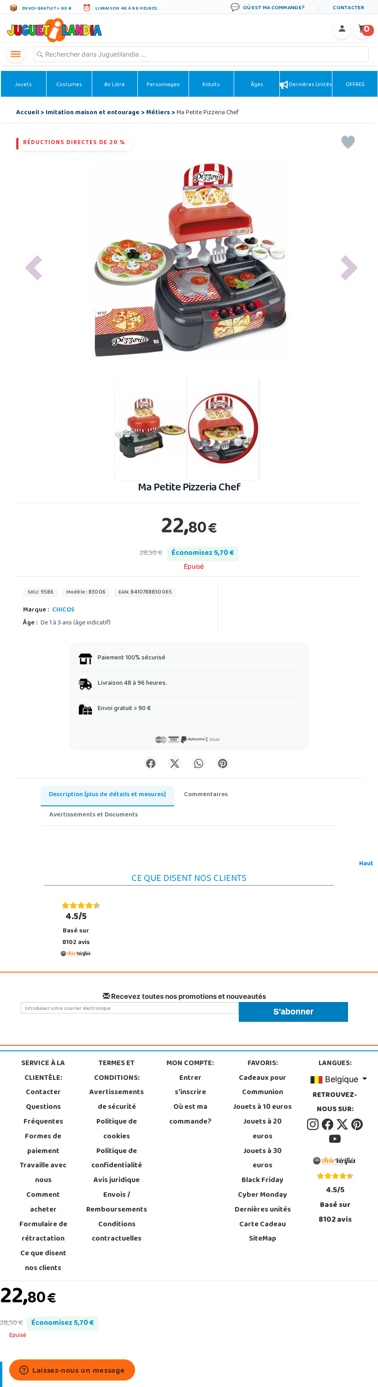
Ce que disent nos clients (43, 1261)
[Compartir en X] (175, 763)
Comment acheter (43, 1203)
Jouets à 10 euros (262, 1107)
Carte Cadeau (262, 1225)
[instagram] (313, 1124)
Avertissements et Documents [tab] (93, 815)
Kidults (211, 85)
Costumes (69, 85)
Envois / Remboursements (116, 1203)
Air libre (114, 85)
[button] (33, 267)
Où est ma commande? (190, 1115)
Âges (257, 85)
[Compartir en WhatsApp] (199, 763)
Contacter (43, 1092)
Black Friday (263, 1180)
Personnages (163, 85)
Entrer (190, 1078)
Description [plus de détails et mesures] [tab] (107, 795)
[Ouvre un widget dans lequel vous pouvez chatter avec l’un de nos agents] (72, 1370)
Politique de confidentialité (116, 1159)
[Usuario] (342, 30)
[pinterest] (357, 1124)
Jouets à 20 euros (262, 1129)
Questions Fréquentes (43, 1115)
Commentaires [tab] (206, 795)
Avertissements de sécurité (116, 1100)
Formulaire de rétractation (43, 1232)
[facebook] (328, 1124)
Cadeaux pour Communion (262, 1086)
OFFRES (355, 85)
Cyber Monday (262, 1195)
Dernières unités (310, 85)
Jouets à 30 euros (262, 1159)
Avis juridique (117, 1180)
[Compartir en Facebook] (151, 763)
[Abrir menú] (15, 54)
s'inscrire (190, 1092)
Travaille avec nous (43, 1173)
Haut (366, 864)
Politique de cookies (116, 1129)
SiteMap (262, 1239)
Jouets (23, 85)
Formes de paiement (43, 1144)
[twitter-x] (343, 1124)
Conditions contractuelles (117, 1232)
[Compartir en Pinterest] (223, 763)
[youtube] (335, 1139)
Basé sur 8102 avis (76, 929)
